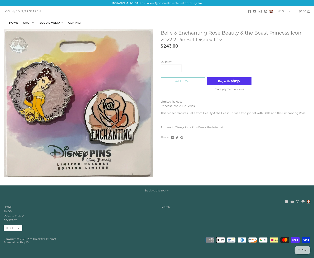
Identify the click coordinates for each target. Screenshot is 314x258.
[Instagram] (260, 11)
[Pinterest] (265, 11)
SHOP (8, 211)
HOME (8, 207)
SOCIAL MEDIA (14, 215)
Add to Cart (183, 81)
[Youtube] (254, 11)
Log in (9, 11)
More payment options (229, 89)
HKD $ (279, 11)
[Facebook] (249, 11)
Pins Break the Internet (41, 238)
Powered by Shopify (16, 242)
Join (19, 11)
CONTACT (10, 220)
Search (165, 207)
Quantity (166, 61)
